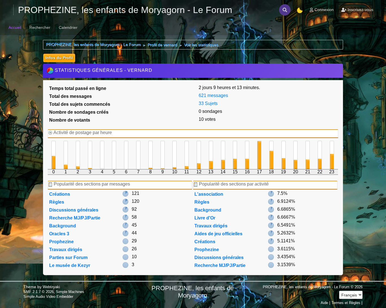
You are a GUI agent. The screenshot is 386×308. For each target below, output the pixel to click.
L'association (208, 194)
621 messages (213, 95)
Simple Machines (70, 292)
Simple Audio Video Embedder (48, 296)
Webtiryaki (51, 287)
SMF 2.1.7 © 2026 (38, 292)
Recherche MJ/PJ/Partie (74, 218)
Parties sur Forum (68, 257)
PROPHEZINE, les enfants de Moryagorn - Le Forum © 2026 (313, 287)
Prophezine (61, 241)
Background (62, 225)
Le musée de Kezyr (69, 265)
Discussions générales (73, 210)
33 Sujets (208, 103)
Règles (56, 202)
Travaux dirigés (65, 249)
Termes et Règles (345, 303)
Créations (59, 194)
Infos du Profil (59, 57)
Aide (324, 303)
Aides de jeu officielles (218, 233)
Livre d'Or (204, 218)
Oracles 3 (59, 233)
